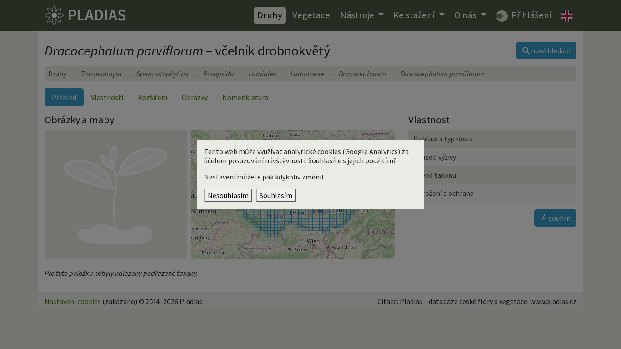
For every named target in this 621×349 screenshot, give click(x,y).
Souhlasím (276, 195)
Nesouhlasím (228, 195)
